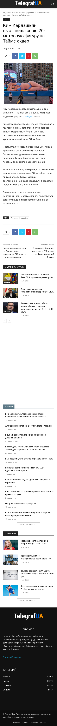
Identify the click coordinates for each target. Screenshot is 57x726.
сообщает (28, 116)
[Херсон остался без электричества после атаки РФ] (10, 560)
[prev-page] (5, 321)
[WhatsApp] (35, 56)
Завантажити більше (27, 524)
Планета (7, 297)
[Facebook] (15, 56)
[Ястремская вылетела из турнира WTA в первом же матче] (10, 590)
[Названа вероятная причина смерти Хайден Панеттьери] (10, 545)
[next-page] (9, 321)
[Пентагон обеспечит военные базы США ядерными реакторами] (10, 278)
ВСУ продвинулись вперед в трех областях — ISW (29, 459)
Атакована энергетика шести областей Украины (28, 426)
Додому (6, 12)
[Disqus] (28, 363)
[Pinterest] (28, 56)
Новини (15, 12)
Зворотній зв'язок (12, 657)
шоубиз (24, 218)
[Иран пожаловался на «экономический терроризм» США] (10, 293)
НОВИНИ (9, 407)
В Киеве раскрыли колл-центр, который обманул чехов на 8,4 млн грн (37, 574)
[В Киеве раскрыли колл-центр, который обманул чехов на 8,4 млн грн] (10, 575)
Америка (14, 218)
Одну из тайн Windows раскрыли (20, 503)
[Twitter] (22, 56)
